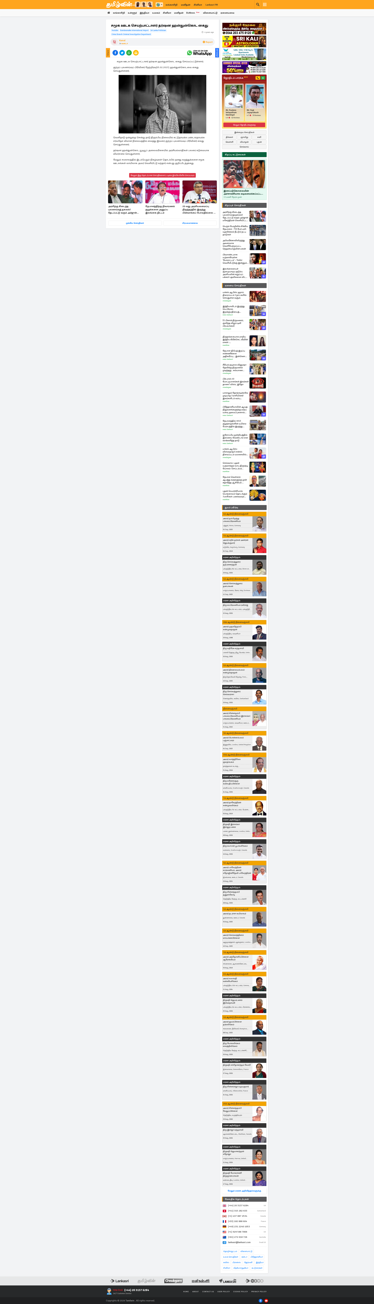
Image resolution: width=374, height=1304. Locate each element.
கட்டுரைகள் (257, 1268)
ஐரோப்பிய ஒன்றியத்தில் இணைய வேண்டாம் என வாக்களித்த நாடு (235, 438)
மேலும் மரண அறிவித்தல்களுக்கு (244, 1191)
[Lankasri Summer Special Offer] (244, 67)
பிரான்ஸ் (236, 1262)
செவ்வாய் (244, 147)
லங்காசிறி (172, 4)
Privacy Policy (259, 1292)
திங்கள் (229, 137)
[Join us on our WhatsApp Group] (199, 53)
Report (209, 42)
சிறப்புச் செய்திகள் (235, 205)
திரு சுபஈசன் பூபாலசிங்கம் (235, 846)
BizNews (193, 12)
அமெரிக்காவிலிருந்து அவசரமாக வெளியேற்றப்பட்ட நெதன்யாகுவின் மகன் (234, 244)
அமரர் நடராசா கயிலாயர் (234, 913)
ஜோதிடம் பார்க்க (235, 77)
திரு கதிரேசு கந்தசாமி (233, 648)
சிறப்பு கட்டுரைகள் (235, 154)
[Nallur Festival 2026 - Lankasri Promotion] (244, 28)
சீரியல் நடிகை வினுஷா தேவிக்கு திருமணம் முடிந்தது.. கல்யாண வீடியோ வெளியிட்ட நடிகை (234, 367)
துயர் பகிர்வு (231, 507)
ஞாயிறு (244, 137)
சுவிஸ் (226, 1262)
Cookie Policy (240, 1292)
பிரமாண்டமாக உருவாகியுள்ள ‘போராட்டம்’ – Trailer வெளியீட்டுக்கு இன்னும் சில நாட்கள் (235, 258)
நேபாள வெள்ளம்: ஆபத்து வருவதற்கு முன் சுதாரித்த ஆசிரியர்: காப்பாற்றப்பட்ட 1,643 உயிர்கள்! (235, 480)
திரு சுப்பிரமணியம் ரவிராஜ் (235, 605)
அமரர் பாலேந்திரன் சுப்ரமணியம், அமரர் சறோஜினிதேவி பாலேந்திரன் (237, 870)
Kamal (122, 40)
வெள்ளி (229, 142)
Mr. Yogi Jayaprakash (253, 111)
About (195, 1292)
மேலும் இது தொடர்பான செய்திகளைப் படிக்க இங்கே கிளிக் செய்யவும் (162, 175)
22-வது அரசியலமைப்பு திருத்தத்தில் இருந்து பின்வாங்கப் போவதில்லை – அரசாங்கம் (198, 210)
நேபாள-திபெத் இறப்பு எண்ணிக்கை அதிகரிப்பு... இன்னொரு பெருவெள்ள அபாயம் (235, 353)
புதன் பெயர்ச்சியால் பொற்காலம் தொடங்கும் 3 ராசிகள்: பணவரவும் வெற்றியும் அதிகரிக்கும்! (235, 494)
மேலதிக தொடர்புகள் (237, 1199)
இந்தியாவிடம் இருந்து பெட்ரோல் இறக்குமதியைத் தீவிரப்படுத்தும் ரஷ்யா (234, 309)
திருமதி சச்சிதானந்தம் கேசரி (237, 1065)
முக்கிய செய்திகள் (135, 223)
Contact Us (208, 1292)
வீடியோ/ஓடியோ (240, 1268)
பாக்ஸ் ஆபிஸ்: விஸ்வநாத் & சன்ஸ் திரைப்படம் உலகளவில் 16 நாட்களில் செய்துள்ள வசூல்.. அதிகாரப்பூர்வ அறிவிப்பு (235, 452)
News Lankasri (228, 315)
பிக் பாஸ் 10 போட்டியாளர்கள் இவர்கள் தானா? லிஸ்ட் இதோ (236, 381)
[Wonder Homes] (244, 54)
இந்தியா (144, 12)
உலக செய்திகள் (230, 1257)
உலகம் (156, 12)
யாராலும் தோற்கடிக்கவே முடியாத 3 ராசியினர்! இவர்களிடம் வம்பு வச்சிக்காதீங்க (235, 396)
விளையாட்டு (210, 12)
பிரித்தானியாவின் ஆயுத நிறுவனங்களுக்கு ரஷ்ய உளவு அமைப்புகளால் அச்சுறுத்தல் (235, 410)
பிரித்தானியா (257, 1257)
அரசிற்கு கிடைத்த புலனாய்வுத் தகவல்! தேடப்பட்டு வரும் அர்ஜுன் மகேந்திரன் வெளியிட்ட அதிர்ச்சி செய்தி (122, 210)
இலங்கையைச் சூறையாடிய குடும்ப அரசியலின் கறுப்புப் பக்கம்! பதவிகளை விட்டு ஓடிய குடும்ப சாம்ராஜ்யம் (235, 273)
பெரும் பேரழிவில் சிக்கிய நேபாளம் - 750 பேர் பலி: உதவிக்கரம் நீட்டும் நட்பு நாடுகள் (235, 230)
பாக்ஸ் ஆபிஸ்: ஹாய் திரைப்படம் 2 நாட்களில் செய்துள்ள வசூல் (234, 295)
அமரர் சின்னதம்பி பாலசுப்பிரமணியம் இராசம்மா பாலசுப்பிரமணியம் (236, 716)
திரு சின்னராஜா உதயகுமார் (236, 1086)
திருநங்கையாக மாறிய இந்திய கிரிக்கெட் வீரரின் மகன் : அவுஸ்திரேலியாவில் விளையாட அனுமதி (235, 339)
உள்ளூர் (132, 12)
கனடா (124, 43)
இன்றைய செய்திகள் (244, 132)
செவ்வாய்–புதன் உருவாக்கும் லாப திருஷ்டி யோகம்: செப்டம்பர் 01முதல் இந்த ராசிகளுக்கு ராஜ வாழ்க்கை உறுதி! (235, 466)
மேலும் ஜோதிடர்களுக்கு (244, 125)
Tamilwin (130, 1300)
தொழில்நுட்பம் (230, 1251)
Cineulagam (227, 301)
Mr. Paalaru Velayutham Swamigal (231, 112)
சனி (259, 137)
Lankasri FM (212, 4)
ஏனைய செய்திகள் (235, 285)
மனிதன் (185, 4)
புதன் (259, 142)
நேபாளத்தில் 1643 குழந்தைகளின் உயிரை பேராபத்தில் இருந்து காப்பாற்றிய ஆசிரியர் (234, 424)
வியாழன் (244, 142)
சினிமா (198, 4)
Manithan (226, 345)
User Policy (224, 1292)
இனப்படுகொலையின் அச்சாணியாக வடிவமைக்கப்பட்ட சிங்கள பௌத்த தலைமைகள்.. (242, 192)
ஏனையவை (227, 12)
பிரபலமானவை (190, 223)
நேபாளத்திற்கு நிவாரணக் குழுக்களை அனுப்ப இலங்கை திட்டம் (160, 209)
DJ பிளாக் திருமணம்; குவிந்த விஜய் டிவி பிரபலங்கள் (233, 323)
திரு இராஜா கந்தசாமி (233, 1130)
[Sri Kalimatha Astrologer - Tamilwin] (244, 41)
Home (186, 1292)
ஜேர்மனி (248, 1262)
